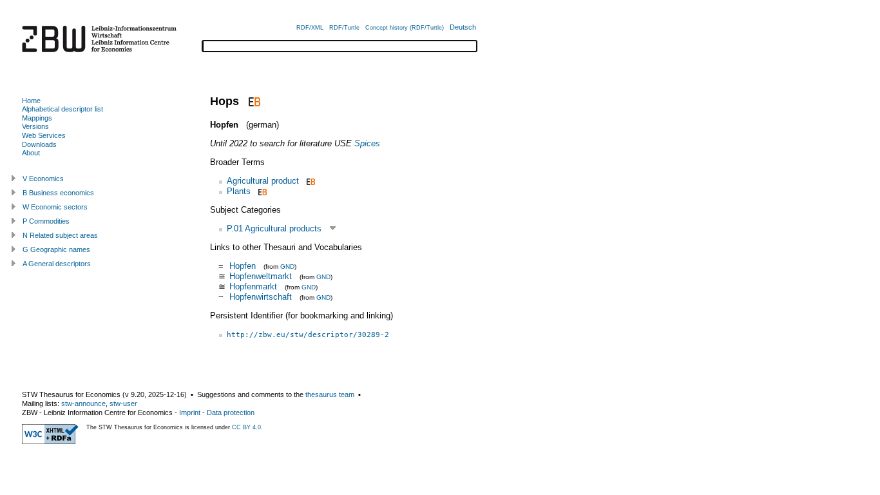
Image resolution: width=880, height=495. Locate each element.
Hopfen (243, 266)
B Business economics (58, 193)
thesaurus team (329, 394)
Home (31, 100)
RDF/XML (309, 27)
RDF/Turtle (344, 27)
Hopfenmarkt (253, 286)
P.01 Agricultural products (274, 228)
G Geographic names (56, 249)
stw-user (123, 403)
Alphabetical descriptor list (62, 109)
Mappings (37, 118)
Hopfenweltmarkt (260, 276)
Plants (239, 191)
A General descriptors (57, 263)
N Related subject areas (60, 235)
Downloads (39, 144)
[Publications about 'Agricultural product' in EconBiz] (309, 181)
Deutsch (463, 27)
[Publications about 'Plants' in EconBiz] (261, 191)
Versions (35, 126)
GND (287, 266)
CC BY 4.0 (246, 427)
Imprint (189, 412)
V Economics (43, 178)
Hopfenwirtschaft (260, 297)
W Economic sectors (55, 207)
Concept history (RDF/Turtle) (404, 27)
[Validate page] (50, 441)
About (31, 153)
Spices (367, 143)
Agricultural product (263, 181)
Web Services (44, 135)
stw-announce (83, 403)
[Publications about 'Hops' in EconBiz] (252, 101)
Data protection (230, 412)
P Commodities (46, 221)
